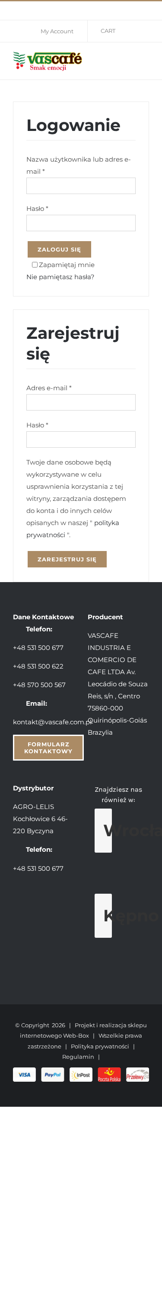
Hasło (37, 208)
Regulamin (78, 1056)
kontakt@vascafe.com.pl (52, 722)
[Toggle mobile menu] (145, 59)
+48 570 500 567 (39, 685)
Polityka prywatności (100, 1046)
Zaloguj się (59, 249)
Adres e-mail (49, 388)
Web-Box (76, 1035)
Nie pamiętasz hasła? (60, 277)
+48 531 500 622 (38, 666)
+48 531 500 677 (38, 647)
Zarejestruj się (67, 559)
